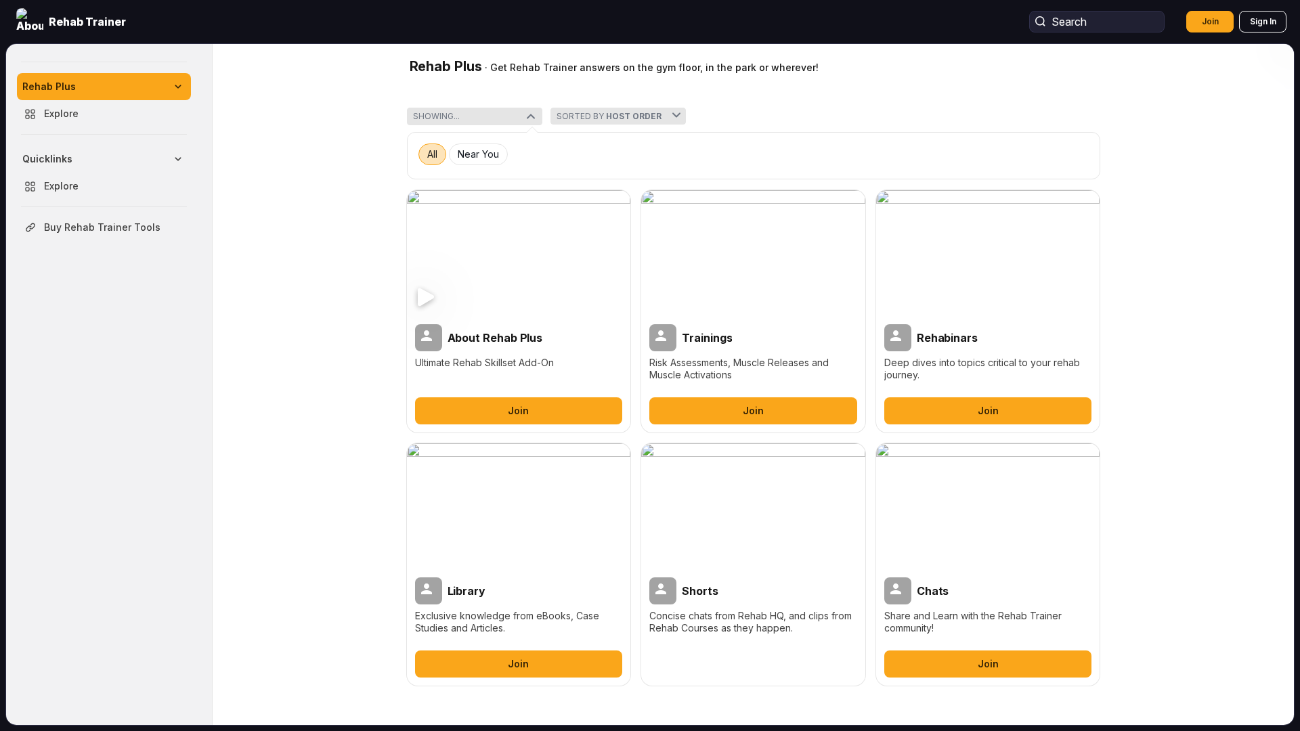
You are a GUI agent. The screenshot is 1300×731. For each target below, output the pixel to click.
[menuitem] (104, 100)
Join (1210, 21)
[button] (72, 21)
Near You (478, 154)
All (432, 154)
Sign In (1263, 21)
